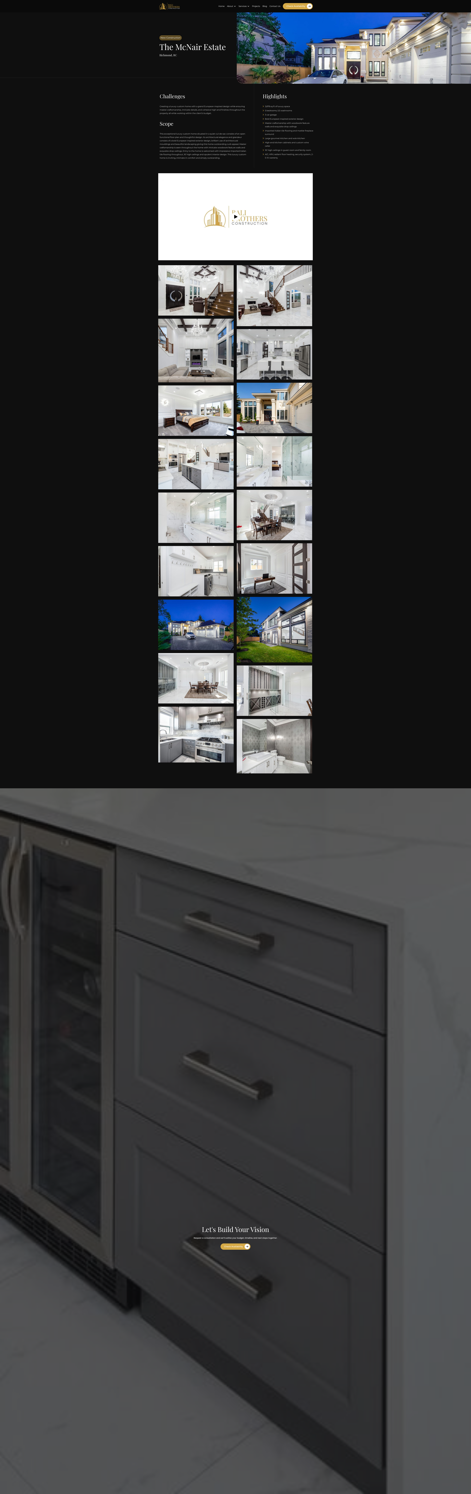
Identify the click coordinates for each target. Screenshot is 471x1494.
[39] (196, 734)
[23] (274, 461)
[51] (274, 746)
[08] (274, 295)
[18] (274, 408)
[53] (196, 571)
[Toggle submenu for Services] (248, 6)
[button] (235, 216)
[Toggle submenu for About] (234, 6)
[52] (274, 568)
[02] (196, 625)
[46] (196, 518)
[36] (196, 678)
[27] (196, 464)
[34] (274, 515)
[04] (274, 629)
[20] (196, 410)
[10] (196, 350)
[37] (274, 690)
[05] (196, 290)
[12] (274, 354)
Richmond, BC (168, 55)
